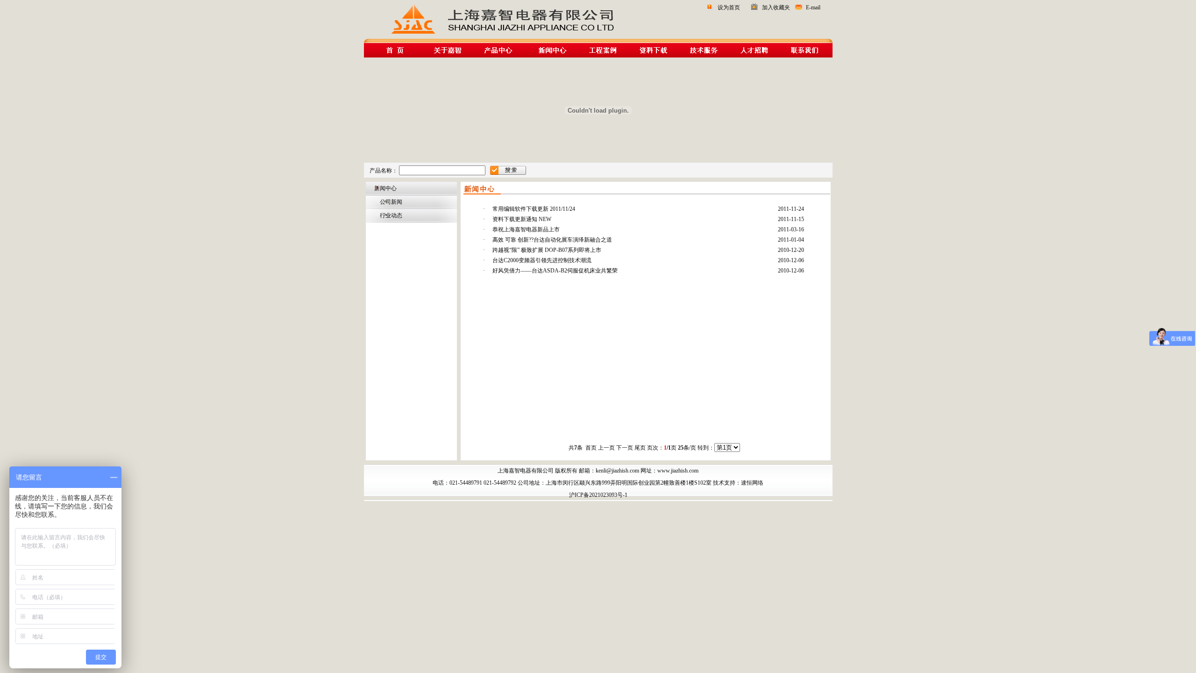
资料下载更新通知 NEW (521, 219)
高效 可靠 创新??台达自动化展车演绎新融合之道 (552, 239)
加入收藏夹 (776, 7)
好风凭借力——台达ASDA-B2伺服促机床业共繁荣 (555, 270)
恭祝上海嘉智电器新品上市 (526, 229)
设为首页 (729, 7)
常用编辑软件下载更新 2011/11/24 (533, 209)
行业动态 (390, 215)
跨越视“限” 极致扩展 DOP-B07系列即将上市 (546, 250)
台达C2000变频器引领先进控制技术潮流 (541, 260)
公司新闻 (390, 202)
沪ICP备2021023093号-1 (598, 495)
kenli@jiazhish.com (617, 470)
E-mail (813, 7)
